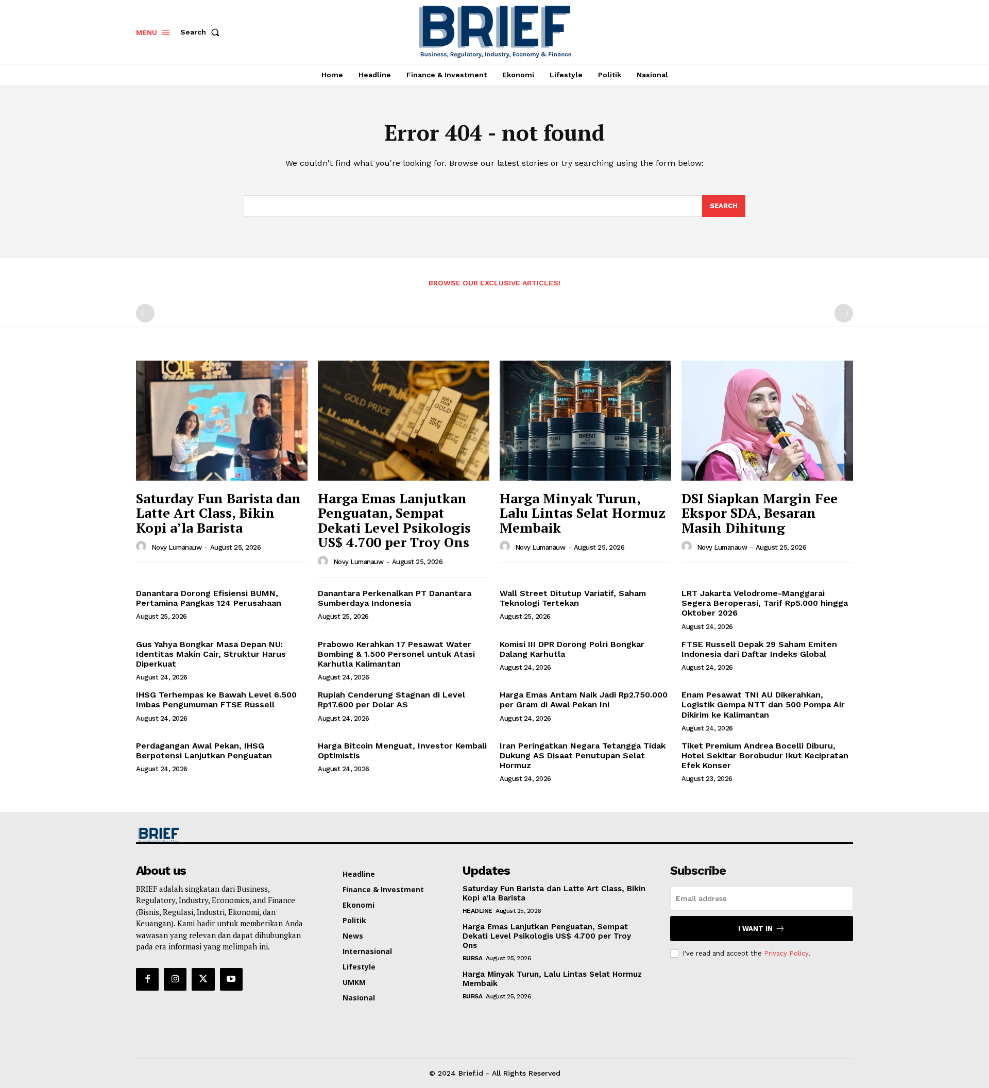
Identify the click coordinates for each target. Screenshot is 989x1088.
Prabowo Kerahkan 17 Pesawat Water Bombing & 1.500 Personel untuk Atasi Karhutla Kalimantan (396, 654)
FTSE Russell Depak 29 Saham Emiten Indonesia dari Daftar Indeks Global (759, 649)
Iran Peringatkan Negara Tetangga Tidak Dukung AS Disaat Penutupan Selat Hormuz (583, 755)
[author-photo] (142, 546)
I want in (755, 928)
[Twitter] (203, 979)
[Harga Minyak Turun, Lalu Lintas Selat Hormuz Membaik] (585, 421)
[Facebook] (147, 979)
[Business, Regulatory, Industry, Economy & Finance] (220, 834)
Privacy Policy (786, 953)
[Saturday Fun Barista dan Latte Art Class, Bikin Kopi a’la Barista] (222, 421)
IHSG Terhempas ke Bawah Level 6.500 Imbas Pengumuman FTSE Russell (216, 699)
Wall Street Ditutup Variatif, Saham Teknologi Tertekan (573, 598)
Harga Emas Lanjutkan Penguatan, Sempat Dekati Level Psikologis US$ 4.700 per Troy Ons (394, 520)
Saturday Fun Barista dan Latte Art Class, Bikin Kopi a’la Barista (218, 512)
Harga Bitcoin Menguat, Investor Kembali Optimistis (402, 750)
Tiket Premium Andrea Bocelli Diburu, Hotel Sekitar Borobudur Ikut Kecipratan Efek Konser (764, 755)
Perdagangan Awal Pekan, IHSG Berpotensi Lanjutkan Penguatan (204, 750)
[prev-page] (145, 313)
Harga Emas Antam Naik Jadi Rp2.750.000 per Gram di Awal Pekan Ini (584, 699)
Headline (477, 910)
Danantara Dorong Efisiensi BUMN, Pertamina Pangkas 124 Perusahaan (208, 598)
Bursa (473, 958)
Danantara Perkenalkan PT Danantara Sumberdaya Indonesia (394, 598)
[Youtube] (231, 979)
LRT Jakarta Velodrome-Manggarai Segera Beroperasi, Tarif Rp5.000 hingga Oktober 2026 (764, 603)
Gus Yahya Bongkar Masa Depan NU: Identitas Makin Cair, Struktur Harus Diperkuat (211, 654)
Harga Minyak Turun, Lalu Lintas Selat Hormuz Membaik (583, 512)
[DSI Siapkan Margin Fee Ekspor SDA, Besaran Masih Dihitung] (767, 421)
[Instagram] (175, 979)
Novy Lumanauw (176, 547)
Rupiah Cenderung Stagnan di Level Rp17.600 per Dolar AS (391, 699)
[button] (202, 32)
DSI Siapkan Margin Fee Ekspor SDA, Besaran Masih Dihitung (759, 512)
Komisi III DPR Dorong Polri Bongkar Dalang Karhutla (572, 649)
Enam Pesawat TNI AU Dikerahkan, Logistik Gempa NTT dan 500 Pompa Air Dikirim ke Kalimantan (763, 704)
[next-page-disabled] (843, 313)
